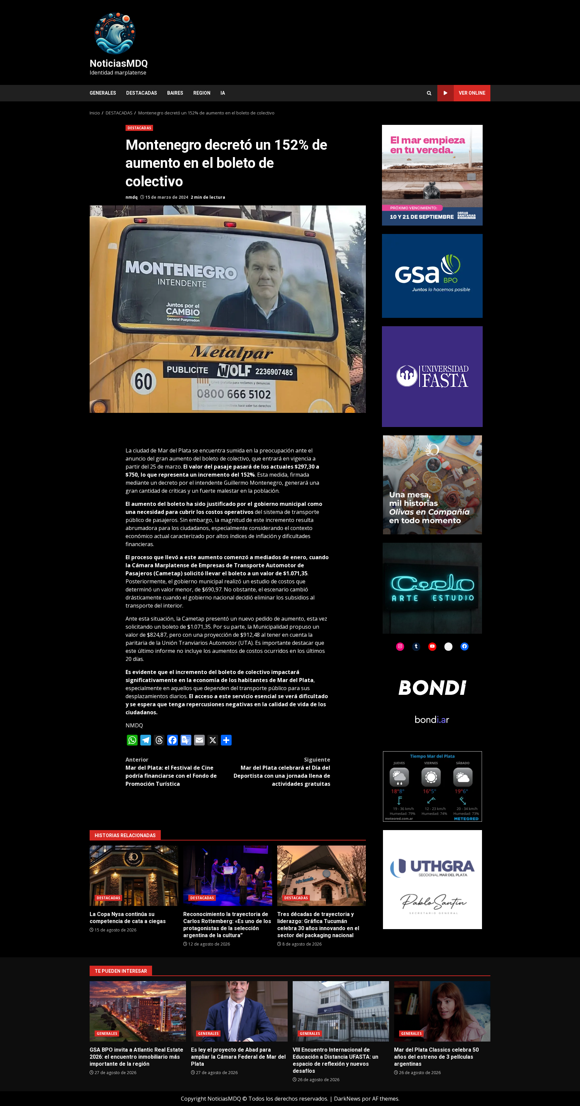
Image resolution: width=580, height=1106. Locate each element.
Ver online (472, 93)
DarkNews (347, 1098)
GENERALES (103, 93)
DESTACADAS (141, 93)
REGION (201, 93)
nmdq (132, 197)
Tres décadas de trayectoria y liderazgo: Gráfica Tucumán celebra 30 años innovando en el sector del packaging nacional (321, 876)
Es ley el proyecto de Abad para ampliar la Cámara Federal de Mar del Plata (239, 1011)
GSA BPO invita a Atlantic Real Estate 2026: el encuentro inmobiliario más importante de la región (138, 1011)
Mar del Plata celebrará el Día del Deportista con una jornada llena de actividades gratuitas (282, 771)
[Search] (429, 93)
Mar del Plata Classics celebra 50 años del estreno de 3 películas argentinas (442, 1011)
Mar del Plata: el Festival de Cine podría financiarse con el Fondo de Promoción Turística (171, 771)
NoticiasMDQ (119, 63)
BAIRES (175, 93)
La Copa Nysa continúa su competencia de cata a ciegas (134, 876)
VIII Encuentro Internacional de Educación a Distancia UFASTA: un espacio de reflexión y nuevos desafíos (341, 1011)
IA (223, 93)
